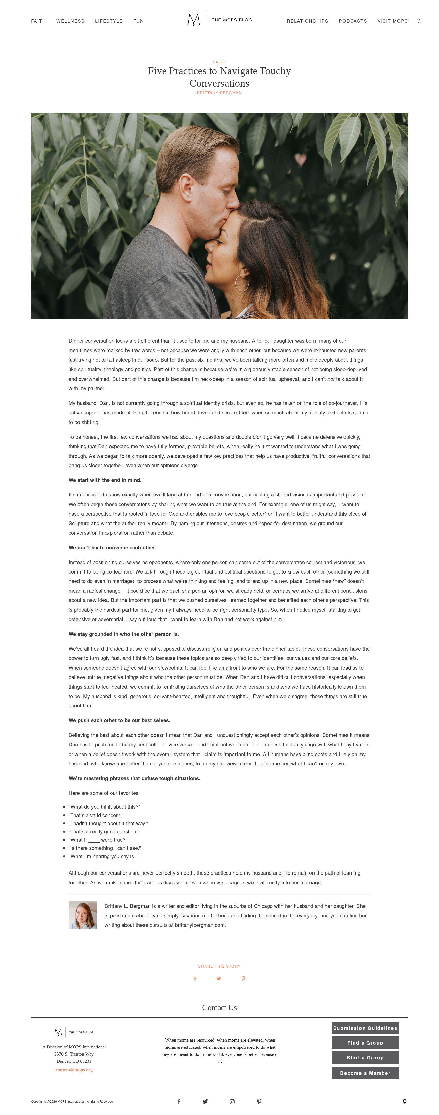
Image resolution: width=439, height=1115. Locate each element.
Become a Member (365, 1072)
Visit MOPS (393, 21)
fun (138, 21)
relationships (308, 21)
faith (38, 21)
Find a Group (365, 1042)
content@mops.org (74, 1069)
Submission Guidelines (365, 1027)
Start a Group (365, 1057)
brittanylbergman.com (200, 924)
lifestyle (109, 21)
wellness (70, 21)
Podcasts (353, 21)
